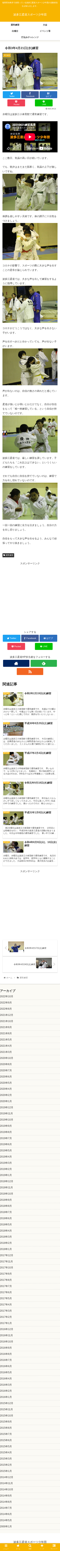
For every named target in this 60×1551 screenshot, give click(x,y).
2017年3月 (6, 1310)
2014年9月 (6, 1495)
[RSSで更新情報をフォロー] (30, 671)
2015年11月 (6, 1409)
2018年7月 (6, 1212)
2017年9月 (6, 1273)
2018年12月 (6, 1181)
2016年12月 (6, 1329)
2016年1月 (6, 1397)
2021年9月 (6, 1027)
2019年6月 (6, 1144)
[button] (54, 764)
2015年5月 (6, 1446)
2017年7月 (6, 1286)
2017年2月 (6, 1317)
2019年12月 (6, 1107)
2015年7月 (6, 1434)
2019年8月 (6, 1132)
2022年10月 (6, 996)
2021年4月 (6, 1045)
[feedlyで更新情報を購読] (44, 663)
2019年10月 (6, 1119)
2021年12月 (6, 1015)
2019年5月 (6, 1150)
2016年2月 (6, 1390)
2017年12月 (6, 1255)
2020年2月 (6, 1095)
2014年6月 (6, 1514)
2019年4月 (6, 1156)
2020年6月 (6, 1076)
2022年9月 (6, 1002)
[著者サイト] (16, 663)
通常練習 (9, 555)
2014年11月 (6, 1483)
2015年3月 (6, 1458)
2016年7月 (6, 1360)
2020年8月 (6, 1064)
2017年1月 (6, 1323)
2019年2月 (6, 1169)
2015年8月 (6, 1427)
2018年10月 (6, 1193)
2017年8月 (6, 1280)
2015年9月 (6, 1421)
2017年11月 (6, 1261)
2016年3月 (6, 1384)
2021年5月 (6, 1039)
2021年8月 (6, 1033)
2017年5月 (6, 1298)
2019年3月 (6, 1163)
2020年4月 (6, 1089)
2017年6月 (6, 1292)
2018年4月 (6, 1230)
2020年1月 (6, 1101)
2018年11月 (6, 1187)
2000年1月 (6, 1526)
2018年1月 (6, 1249)
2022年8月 (6, 1008)
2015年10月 (6, 1415)
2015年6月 (6, 1440)
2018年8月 (6, 1206)
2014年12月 (6, 1477)
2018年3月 (6, 1236)
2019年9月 (6, 1126)
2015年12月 (6, 1403)
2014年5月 (6, 1520)
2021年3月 (6, 1052)
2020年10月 (6, 1058)
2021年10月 (6, 1021)
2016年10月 (6, 1341)
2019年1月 (6, 1175)
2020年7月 (6, 1070)
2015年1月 (6, 1471)
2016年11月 (6, 1335)
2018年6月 (6, 1218)
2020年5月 (6, 1082)
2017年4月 (6, 1304)
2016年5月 (6, 1372)
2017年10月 (6, 1267)
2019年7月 (6, 1138)
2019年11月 (6, 1113)
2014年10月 (6, 1489)
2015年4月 (6, 1452)
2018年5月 (6, 1224)
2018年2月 (6, 1243)
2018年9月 (6, 1200)
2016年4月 (6, 1378)
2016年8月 (6, 1354)
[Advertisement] (30, 596)
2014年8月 (6, 1502)
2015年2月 (6, 1465)
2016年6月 (6, 1366)
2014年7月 (6, 1508)
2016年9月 (6, 1347)
